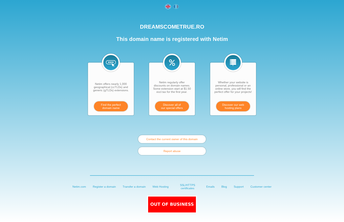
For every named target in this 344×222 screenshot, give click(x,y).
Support (239, 186)
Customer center (261, 186)
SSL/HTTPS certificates (187, 186)
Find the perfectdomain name (111, 106)
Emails (210, 186)
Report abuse (172, 151)
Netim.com (79, 186)
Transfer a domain (134, 186)
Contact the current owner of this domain (172, 139)
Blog (224, 186)
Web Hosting (160, 186)
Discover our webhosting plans (233, 106)
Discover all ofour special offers (172, 106)
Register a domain (104, 186)
